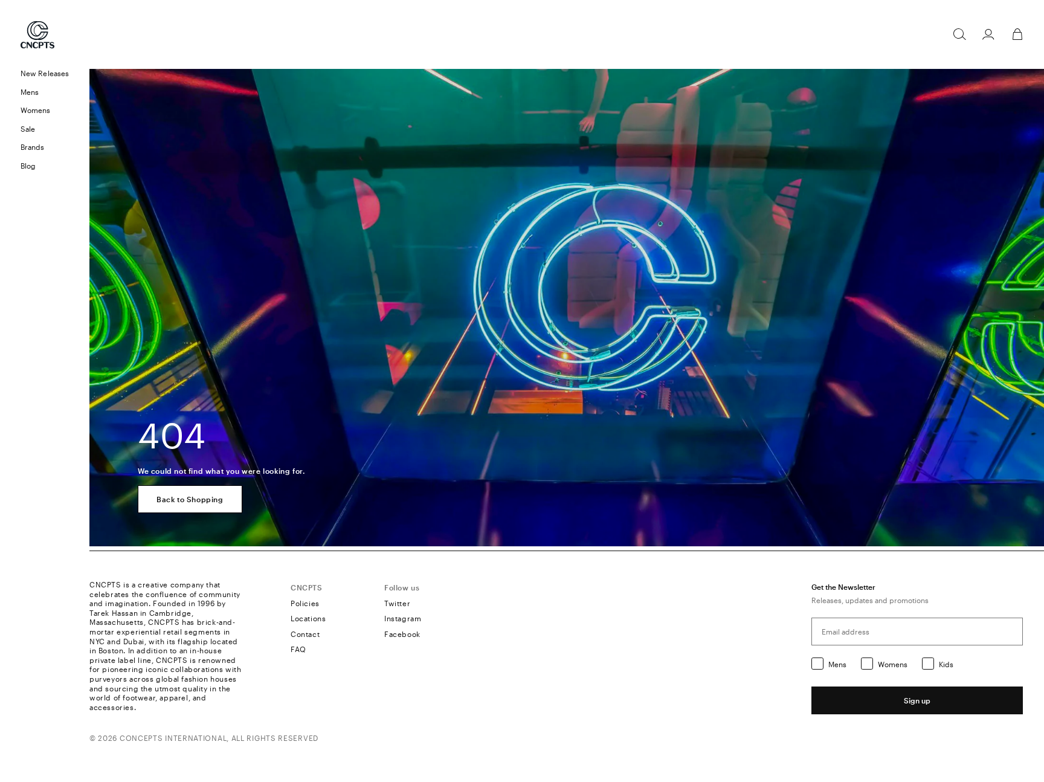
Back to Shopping (190, 499)
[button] (44, 92)
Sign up (917, 700)
